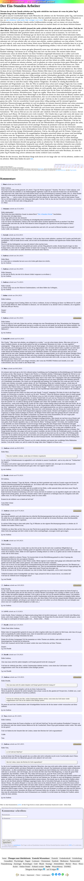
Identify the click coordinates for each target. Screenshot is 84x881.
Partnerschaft (75, 861)
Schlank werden (38, 867)
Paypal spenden (73, 170)
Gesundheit (8, 861)
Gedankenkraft (65, 858)
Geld (35, 864)
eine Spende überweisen (61, 170)
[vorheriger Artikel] (16, 876)
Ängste (27, 861)
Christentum (45, 861)
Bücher (68, 864)
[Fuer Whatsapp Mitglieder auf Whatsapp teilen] (62, 875)
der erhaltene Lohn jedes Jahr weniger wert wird (24, 20)
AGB (70, 845)
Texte (38, 875)
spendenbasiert (17, 845)
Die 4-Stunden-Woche (45, 214)
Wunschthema (57, 867)
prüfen (20, 805)
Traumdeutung (6, 864)
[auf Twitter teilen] (56, 875)
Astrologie (17, 864)
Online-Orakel (25, 867)
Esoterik (55, 858)
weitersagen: (46, 875)
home (4, 858)
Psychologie (18, 861)
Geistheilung (77, 858)
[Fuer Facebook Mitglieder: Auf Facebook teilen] (59, 875)
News (75, 864)
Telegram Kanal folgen (34, 869)
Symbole (55, 861)
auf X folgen (52, 869)
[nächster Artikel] (67, 876)
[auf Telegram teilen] (53, 875)
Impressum (30, 875)
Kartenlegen (27, 864)
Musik (41, 864)
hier (31, 159)
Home (23, 875)
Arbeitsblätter (59, 864)
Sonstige (49, 864)
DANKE (67, 867)
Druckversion (41, 168)
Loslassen (35, 861)
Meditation (64, 861)
